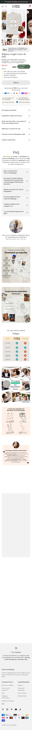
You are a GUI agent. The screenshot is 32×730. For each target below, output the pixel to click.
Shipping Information (5, 697)
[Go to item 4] (20, 42)
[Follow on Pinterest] (11, 709)
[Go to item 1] (4, 42)
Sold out (16, 82)
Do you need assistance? (5, 689)
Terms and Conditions (21, 689)
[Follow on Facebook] (3, 709)
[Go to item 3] (15, 42)
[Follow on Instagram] (7, 709)
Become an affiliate (7, 685)
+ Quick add (8, 603)
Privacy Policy (22, 693)
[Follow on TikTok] (20, 709)
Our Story (10, 673)
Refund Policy (22, 696)
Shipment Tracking (8, 701)
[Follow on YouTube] (16, 709)
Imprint (20, 685)
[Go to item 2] (9, 42)
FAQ (3, 693)
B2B (3, 704)
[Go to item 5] (26, 42)
